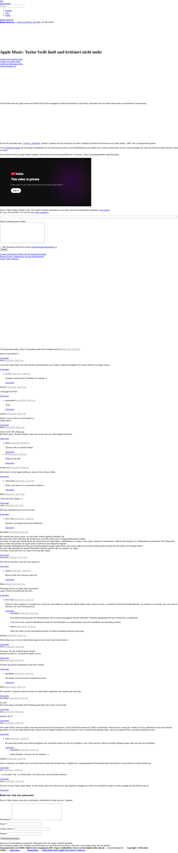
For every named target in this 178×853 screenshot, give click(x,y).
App (7, 13)
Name (3, 824)
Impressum (15, 850)
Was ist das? (105, 210)
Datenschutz (32, 850)
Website (3, 833)
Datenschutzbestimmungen (43, 247)
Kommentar (5, 819)
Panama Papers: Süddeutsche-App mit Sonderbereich (22, 256)
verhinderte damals (12, 148)
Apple (2, 259)
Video (8, 259)
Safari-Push (47, 850)
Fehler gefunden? (41, 212)
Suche (7, 15)
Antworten (4, 358)
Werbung (15, 259)
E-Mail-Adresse (7, 829)
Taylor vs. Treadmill (31, 143)
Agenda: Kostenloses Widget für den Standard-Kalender (23, 254)
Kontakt (8, 11)
